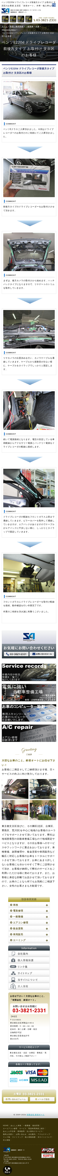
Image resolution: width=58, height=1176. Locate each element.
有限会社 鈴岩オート (36, 1115)
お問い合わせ (21, 1134)
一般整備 (18, 916)
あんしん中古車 (9, 1131)
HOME (5, 1125)
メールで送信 (43, 1099)
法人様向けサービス (35, 1131)
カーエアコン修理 (10, 1128)
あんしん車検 (16, 1125)
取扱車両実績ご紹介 (36, 1128)
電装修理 (18, 911)
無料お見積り (8, 1134)
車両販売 (18, 934)
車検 (15, 905)
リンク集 (6, 1137)
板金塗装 (18, 928)
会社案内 (32, 1134)
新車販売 (21, 1131)
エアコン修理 (20, 922)
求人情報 (6, 1140)
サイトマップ (17, 1137)
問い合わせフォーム (17, 1099)
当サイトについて (45, 1137)
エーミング (19, 940)
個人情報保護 (30, 1137)
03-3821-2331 (33, 1094)
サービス (22, 1128)
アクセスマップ (44, 1134)
